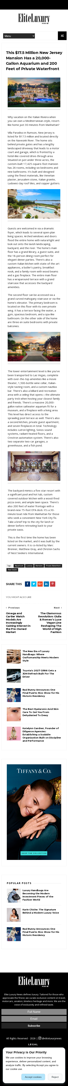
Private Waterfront (53, 565)
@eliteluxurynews (51, 1038)
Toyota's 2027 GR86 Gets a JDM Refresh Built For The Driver (39, 673)
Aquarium (19, 565)
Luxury (29, 565)
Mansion (39, 565)
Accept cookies (33, 1077)
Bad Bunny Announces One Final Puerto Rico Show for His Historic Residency (40, 692)
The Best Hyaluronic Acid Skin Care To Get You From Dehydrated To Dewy (40, 712)
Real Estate (12, 569)
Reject (55, 1077)
